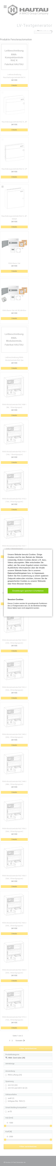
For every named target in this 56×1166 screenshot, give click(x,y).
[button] (28, 590)
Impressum (39, 573)
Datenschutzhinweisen (17, 573)
